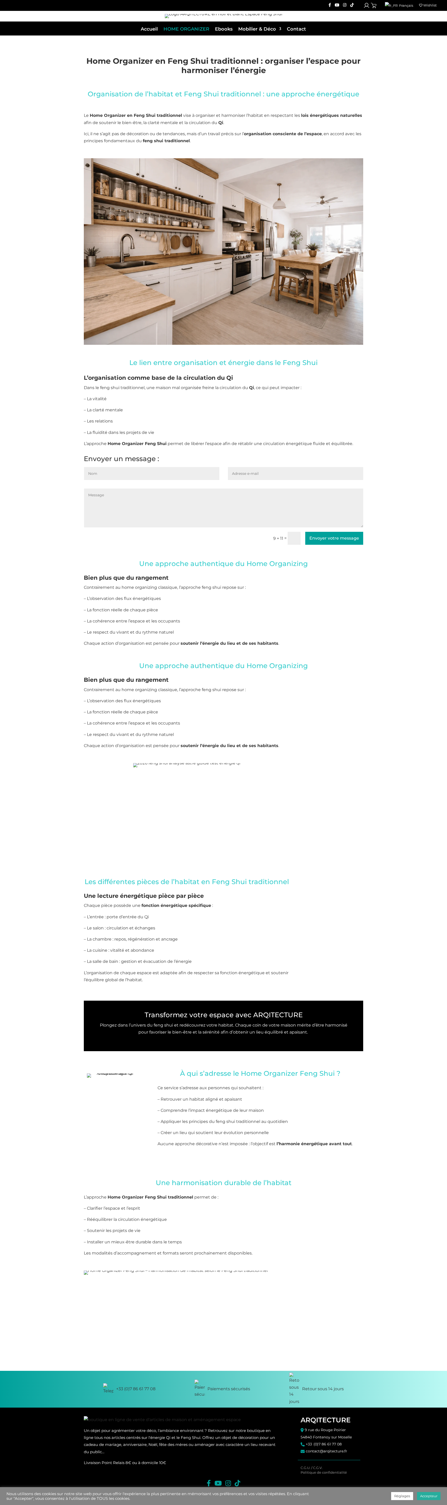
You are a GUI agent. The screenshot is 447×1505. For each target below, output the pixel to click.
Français (405, 5)
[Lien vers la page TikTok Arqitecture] (352, 5)
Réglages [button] (402, 1496)
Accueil (149, 29)
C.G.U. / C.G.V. (312, 1468)
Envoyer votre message (334, 538)
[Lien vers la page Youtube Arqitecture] (337, 5)
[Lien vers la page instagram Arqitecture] (344, 5)
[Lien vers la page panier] (374, 6)
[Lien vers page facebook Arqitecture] (330, 5)
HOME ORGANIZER (186, 29)
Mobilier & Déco (257, 29)
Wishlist (429, 5)
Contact (296, 29)
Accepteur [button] (428, 1496)
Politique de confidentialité (324, 1472)
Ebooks (224, 29)
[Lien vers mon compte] (366, 5)
